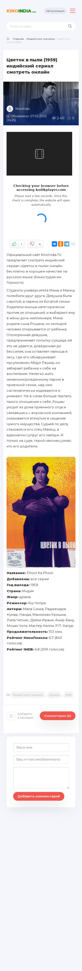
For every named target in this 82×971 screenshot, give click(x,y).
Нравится (21, 244)
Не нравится (40, 244)
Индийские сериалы (28, 695)
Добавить (25, 715)
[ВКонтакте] (54, 244)
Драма (54, 695)
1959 (69, 695)
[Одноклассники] (60, 244)
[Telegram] (66, 244)
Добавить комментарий (38, 796)
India (22, 11)
